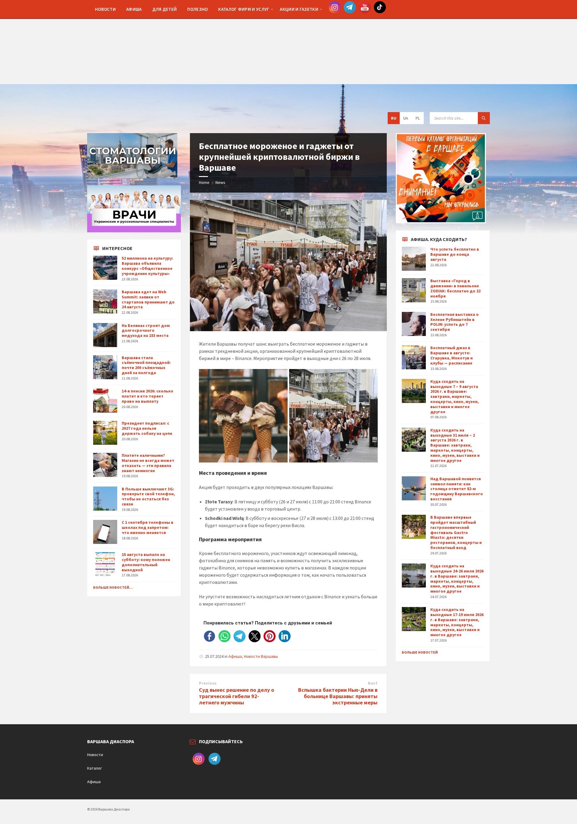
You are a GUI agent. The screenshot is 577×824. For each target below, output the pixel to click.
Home (204, 182)
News (220, 182)
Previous (208, 683)
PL (418, 118)
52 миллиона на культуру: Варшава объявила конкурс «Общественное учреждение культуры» (147, 265)
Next (372, 683)
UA (405, 118)
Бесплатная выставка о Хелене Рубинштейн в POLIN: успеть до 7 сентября (454, 322)
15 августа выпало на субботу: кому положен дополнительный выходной (146, 562)
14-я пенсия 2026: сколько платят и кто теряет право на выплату (147, 396)
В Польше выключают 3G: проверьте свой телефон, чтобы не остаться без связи (148, 496)
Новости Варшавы (261, 656)
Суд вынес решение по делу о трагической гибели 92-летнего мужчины (236, 696)
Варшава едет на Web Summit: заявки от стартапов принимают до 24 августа (148, 299)
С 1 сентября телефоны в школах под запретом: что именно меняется (147, 527)
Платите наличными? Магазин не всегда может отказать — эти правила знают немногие (148, 463)
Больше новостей (420, 652)
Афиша (235, 656)
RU (393, 118)
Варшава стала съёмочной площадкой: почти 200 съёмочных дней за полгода (146, 365)
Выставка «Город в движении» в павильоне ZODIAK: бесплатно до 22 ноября (455, 288)
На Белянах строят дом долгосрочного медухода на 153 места (146, 330)
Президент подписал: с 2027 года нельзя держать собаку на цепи (147, 428)
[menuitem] (105, 9)
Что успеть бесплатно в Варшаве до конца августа (454, 254)
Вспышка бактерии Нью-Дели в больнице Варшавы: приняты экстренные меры (337, 696)
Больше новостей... (113, 587)
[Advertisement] (288, 42)
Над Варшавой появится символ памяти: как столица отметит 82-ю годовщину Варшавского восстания (456, 489)
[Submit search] (484, 118)
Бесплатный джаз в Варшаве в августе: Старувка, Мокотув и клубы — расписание (451, 355)
